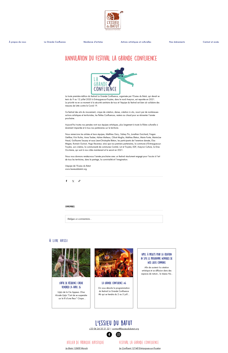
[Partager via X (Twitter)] (73, 181)
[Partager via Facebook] (66, 181)
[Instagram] (118, 334)
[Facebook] (109, 334)
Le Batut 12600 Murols (76, 348)
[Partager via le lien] (79, 181)
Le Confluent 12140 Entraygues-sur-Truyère (139, 348)
